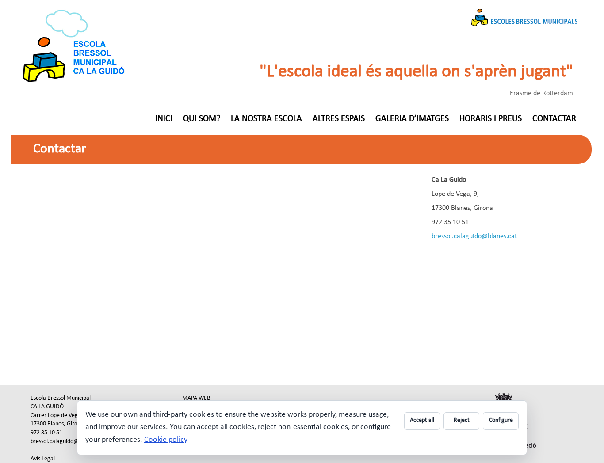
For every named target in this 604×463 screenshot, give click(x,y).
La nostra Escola (266, 118)
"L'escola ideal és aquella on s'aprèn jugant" (416, 72)
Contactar (554, 118)
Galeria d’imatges (412, 118)
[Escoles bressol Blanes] (74, 14)
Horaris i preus (490, 118)
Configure (501, 420)
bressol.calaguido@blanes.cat (474, 236)
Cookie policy (165, 440)
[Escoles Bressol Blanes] (524, 14)
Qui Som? (201, 118)
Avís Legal (43, 458)
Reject (462, 420)
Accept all (422, 420)
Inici (163, 118)
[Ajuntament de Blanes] (504, 389)
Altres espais (339, 118)
